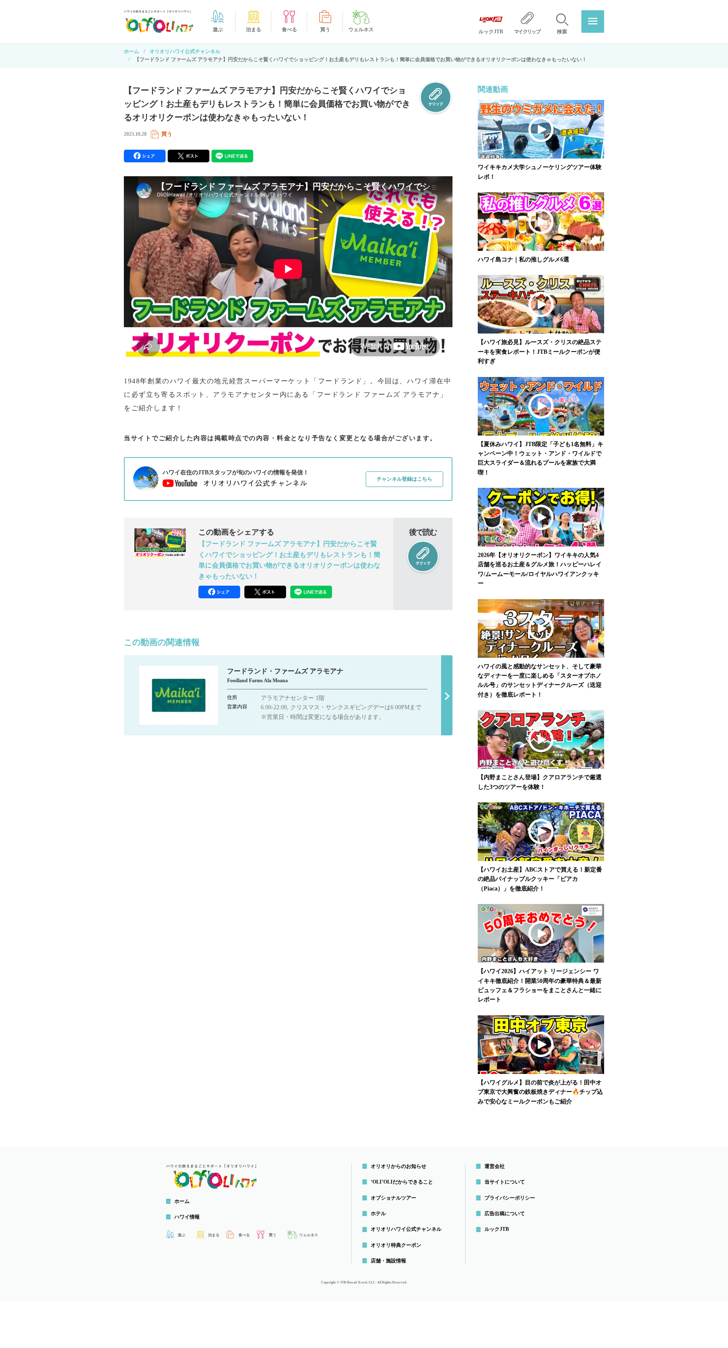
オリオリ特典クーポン (396, 1245)
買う (166, 134)
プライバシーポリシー (509, 1198)
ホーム (131, 51)
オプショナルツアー (393, 1198)
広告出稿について (504, 1213)
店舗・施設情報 (388, 1261)
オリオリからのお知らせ (398, 1166)
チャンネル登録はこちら (404, 479)
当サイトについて (504, 1182)
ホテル (378, 1213)
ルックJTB (496, 1229)
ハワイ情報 (187, 1217)
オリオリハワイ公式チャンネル (185, 51)
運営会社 (494, 1166)
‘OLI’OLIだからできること (402, 1182)
